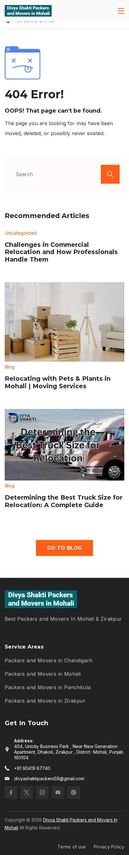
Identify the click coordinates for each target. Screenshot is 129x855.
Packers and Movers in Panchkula (47, 687)
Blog (9, 367)
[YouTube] (58, 792)
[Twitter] (26, 792)
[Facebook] (11, 792)
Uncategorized (21, 233)
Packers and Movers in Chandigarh (49, 660)
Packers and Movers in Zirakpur (45, 701)
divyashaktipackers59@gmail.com (49, 778)
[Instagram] (42, 792)
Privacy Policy (109, 846)
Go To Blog (64, 548)
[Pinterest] (73, 792)
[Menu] (121, 11)
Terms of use (72, 846)
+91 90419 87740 (32, 768)
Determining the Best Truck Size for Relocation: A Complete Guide (63, 501)
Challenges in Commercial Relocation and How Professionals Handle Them (61, 252)
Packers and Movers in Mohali (43, 674)
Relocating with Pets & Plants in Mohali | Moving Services (58, 382)
